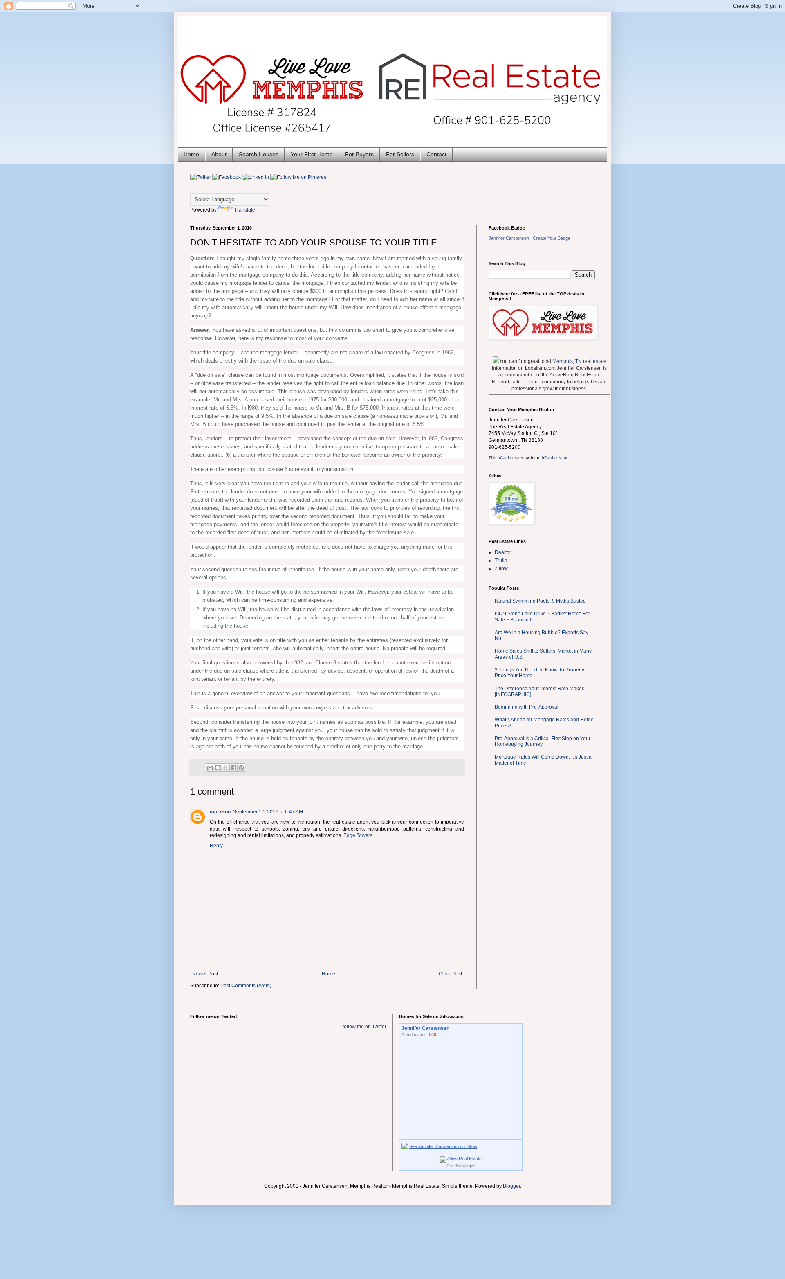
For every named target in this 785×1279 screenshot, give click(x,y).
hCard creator (554, 457)
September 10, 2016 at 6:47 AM (268, 812)
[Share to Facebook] (233, 767)
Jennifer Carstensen (509, 238)
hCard (503, 457)
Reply (216, 846)
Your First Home (312, 154)
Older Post (450, 974)
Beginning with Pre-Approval (526, 707)
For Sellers (400, 154)
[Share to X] (226, 767)
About (219, 154)
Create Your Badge (551, 238)
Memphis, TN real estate (579, 361)
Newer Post (205, 974)
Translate (244, 210)
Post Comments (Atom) (245, 986)
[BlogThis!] (218, 767)
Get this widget (460, 1166)
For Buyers (359, 154)
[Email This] (210, 767)
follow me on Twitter (364, 1026)
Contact (436, 154)
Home (191, 154)
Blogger (511, 1186)
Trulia (501, 560)
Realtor (503, 552)
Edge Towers (357, 835)
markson (220, 812)
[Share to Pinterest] (241, 767)
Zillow (501, 569)
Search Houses (258, 154)
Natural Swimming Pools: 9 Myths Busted (540, 601)
